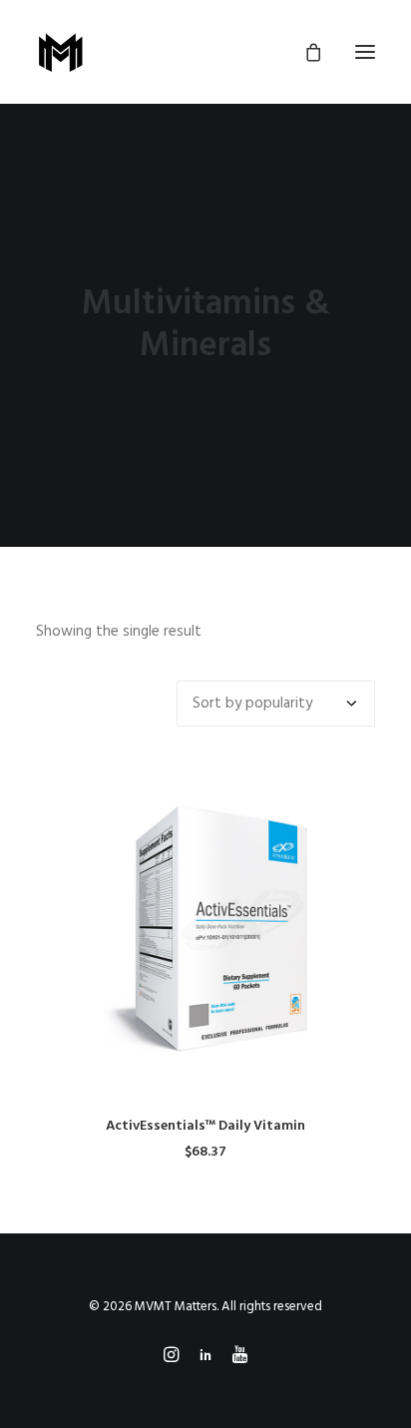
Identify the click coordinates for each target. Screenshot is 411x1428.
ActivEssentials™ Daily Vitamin (205, 1126)
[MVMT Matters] (61, 52)
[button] (365, 52)
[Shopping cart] (304, 52)
